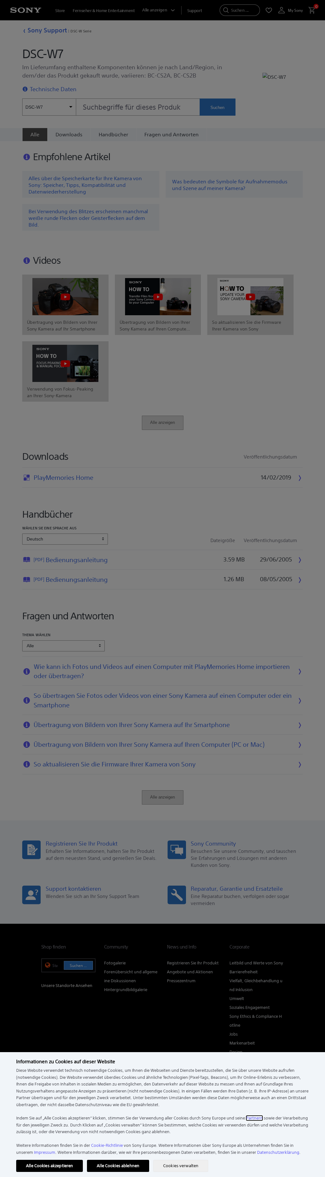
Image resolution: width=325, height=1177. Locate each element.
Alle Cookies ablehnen (118, 1165)
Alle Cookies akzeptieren (49, 1165)
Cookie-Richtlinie (107, 1145)
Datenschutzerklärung (278, 1152)
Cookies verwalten (180, 1165)
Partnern (254, 1118)
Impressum (44, 1152)
